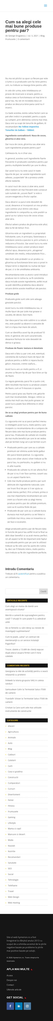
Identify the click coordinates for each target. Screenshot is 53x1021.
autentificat (23, 573)
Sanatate (12, 862)
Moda (10, 840)
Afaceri (11, 726)
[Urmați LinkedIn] (18, 1006)
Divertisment (14, 794)
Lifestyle (12, 823)
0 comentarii (24, 39)
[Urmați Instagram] (27, 1006)
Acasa (10, 975)
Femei (11, 800)
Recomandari (14, 857)
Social (10, 874)
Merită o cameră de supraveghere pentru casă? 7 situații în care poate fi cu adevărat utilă (25, 618)
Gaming (11, 817)
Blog (42, 35)
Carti (10, 766)
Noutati (11, 845)
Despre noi (12, 980)
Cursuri (11, 788)
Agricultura (13, 731)
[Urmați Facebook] (10, 1006)
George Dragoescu (17, 35)
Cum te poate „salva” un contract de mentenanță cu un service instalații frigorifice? (22, 640)
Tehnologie (13, 879)
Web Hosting (14, 902)
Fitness (11, 805)
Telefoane (12, 885)
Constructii (13, 777)
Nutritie (11, 851)
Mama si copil (14, 828)
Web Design (13, 897)
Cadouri (11, 754)
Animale (12, 737)
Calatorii (12, 760)
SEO (10, 868)
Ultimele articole (14, 989)
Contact (10, 985)
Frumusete (10, 39)
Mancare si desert (16, 834)
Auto (10, 743)
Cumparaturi (14, 783)
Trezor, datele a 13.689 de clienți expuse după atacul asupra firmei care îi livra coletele (24, 653)
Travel (11, 891)
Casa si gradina (15, 771)
